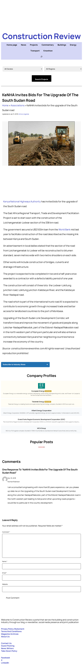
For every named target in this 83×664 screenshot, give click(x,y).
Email (4, 573)
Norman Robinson (14, 482)
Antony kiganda (23, 114)
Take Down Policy (9, 651)
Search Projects (41, 79)
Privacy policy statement (12, 629)
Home (5, 105)
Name (4, 561)
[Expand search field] (41, 57)
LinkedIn (5, 662)
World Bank (64, 229)
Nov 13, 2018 (12, 478)
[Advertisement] (41, 15)
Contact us (6, 643)
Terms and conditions (11, 631)
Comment (6, 532)
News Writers (7, 648)
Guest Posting (7, 645)
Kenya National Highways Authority (22, 201)
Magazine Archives (9, 634)
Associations (17, 105)
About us (5, 636)
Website (5, 584)
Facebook (5, 657)
